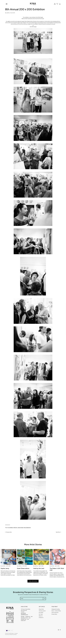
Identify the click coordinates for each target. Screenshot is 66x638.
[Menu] (6, 4)
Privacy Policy (54, 614)
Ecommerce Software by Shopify (10, 634)
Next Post (58, 532)
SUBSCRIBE (27, 332)
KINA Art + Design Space (18, 527)
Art (8, 527)
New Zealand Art (27, 527)
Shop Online (41, 609)
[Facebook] (60, 629)
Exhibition (11, 527)
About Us (41, 615)
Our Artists (41, 612)
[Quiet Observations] (25, 557)
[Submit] (44, 598)
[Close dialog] (63, 304)
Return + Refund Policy (56, 610)
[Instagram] (58, 629)
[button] (57, 4)
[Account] (55, 4)
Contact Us (41, 617)
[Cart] (60, 4)
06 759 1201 (23, 613)
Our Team (41, 614)
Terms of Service (55, 612)
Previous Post (9, 532)
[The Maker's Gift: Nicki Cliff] (57, 557)
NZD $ (9, 630)
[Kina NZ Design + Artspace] (33, 4)
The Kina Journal (42, 610)
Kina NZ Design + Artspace (13, 633)
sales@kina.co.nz (24, 614)
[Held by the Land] (41, 557)
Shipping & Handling (56, 609)
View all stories (33, 581)
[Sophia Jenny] (8, 557)
